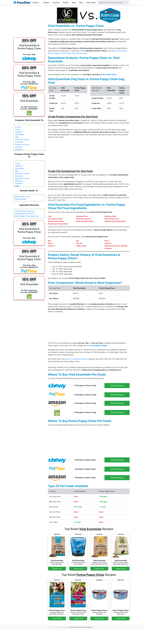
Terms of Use (54, 627)
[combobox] (111, 3)
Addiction (19, 132)
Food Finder (91, 2)
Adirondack (19, 134)
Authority (18, 147)
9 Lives (18, 127)
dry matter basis (109, 74)
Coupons (56, 2)
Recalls (66, 2)
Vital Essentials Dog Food (24, 211)
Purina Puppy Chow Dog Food (26, 216)
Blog (74, 2)
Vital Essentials (20, 199)
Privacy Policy (63, 627)
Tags (81, 2)
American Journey (22, 139)
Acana (17, 129)
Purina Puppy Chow (22, 197)
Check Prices (117, 385)
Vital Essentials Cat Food (24, 213)
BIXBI (17, 186)
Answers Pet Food (22, 144)
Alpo (17, 137)
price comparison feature (78, 359)
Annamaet (19, 142)
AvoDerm (18, 149)
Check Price (57, 569)
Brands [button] (36, 2)
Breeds (46, 2)
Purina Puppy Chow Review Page (74, 53)
